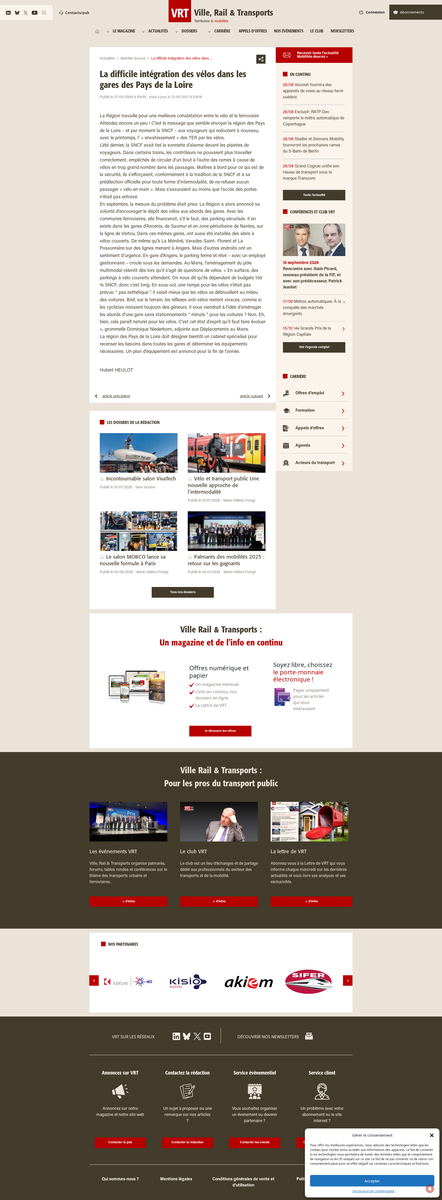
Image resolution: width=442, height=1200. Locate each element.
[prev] (94, 980)
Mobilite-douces (133, 59)
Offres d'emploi (309, 393)
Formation (305, 411)
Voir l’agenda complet (314, 347)
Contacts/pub (77, 12)
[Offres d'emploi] (343, 393)
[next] (347, 980)
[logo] (128, 981)
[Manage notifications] (430, 1189)
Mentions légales (176, 1179)
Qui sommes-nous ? (120, 1179)
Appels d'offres (309, 428)
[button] (431, 1135)
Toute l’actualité (314, 195)
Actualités (107, 59)
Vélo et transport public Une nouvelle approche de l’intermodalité (223, 485)
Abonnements (412, 12)
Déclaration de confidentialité (373, 1191)
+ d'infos (128, 901)
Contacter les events (254, 1142)
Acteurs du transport (315, 463)
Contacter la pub (120, 1142)
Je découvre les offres (220, 731)
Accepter (372, 1180)
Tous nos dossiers (182, 592)
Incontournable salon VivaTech (141, 479)
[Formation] (343, 411)
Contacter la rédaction (187, 1142)
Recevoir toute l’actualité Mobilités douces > (318, 55)
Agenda (302, 446)
